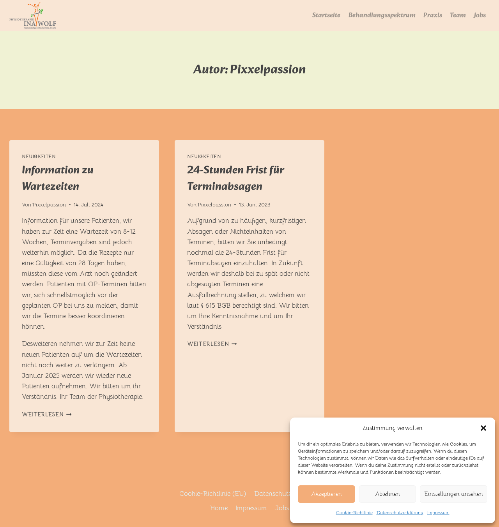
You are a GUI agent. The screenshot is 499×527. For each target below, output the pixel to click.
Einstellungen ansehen (453, 493)
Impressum (438, 512)
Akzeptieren (326, 493)
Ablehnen (387, 493)
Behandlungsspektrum (382, 15)
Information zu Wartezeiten (58, 178)
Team (458, 15)
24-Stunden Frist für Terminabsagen (235, 178)
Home (219, 508)
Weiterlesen (47, 414)
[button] (483, 428)
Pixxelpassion (49, 204)
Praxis (432, 15)
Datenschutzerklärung (400, 512)
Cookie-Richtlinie (354, 512)
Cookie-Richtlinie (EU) (212, 494)
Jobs (480, 15)
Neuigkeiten (39, 156)
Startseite (326, 15)
